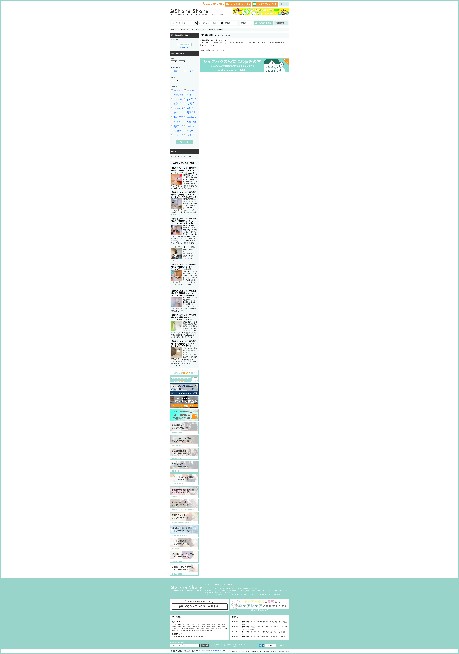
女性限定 (177, 90)
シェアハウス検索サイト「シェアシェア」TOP (187, 30)
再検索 (185, 142)
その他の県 (201, 636)
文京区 (194, 624)
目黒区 (219, 624)
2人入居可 (190, 131)
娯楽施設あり (191, 117)
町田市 (213, 628)
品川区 (214, 624)
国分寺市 (185, 630)
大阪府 (190, 636)
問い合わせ (274, 651)
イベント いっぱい (178, 104)
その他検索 (279, 23)
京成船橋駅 (174, 39)
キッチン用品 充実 (178, 117)
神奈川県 (174, 636)
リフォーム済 (178, 135)
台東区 (199, 624)
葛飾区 (224, 626)
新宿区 (189, 624)
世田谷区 (174, 626)
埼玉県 (185, 636)
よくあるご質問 (264, 651)
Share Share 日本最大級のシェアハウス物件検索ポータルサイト (186, 588)
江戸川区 (174, 628)
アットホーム (191, 95)
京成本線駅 (210, 30)
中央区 (180, 624)
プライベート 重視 (191, 99)
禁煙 (175, 113)
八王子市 (180, 628)
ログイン (284, 4)
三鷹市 (197, 628)
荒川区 (204, 626)
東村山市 (179, 630)
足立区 (219, 626)
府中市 (203, 628)
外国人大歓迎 (178, 95)
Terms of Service (217, 650)
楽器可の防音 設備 (178, 126)
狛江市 (191, 630)
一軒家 (189, 135)
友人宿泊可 (177, 131)
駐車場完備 (190, 126)
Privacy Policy (205, 650)
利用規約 (255, 651)
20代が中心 (178, 99)
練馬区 (214, 626)
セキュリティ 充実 (191, 108)
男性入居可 (190, 90)
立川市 (186, 628)
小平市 (224, 628)
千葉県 (180, 636)
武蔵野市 (191, 628)
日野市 (173, 630)
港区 (184, 624)
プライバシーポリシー (244, 651)
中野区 (185, 626)
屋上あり (177, 122)
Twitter (260, 645)
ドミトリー (190, 71)
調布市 (208, 628)
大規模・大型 (191, 122)
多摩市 (204, 630)
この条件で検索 (265, 23)
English (282, 645)
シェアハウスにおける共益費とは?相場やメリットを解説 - (268, 636)
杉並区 (190, 626)
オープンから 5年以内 (191, 104)
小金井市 (218, 628)
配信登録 (205, 645)
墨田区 (204, 624)
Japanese (270, 645)
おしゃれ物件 (178, 108)
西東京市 (209, 630)
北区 (199, 626)
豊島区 (195, 626)
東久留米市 (197, 630)
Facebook (263, 645)
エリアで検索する (184, 47)
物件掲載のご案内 (284, 651)
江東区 (209, 624)
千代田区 (174, 624)
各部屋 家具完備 (191, 113)
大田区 (224, 624)
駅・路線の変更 (184, 44)
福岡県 (195, 636)
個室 (175, 71)
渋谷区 (180, 626)
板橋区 (209, 626)
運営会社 (234, 651)
